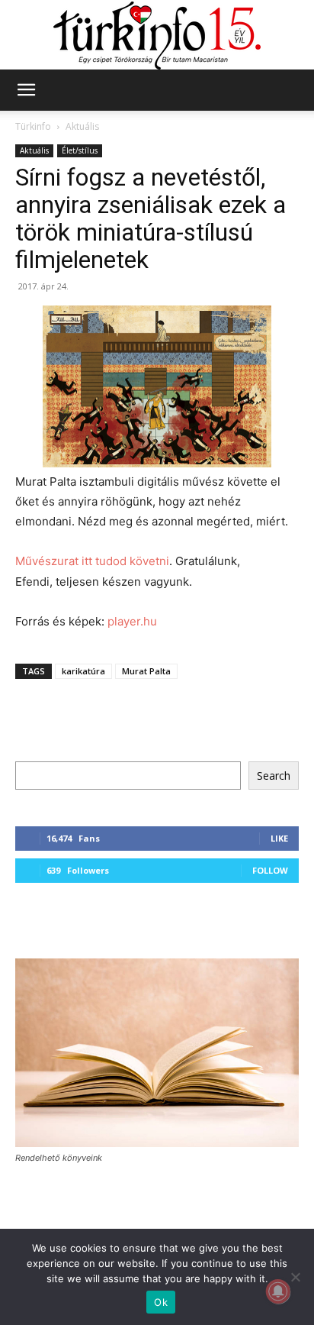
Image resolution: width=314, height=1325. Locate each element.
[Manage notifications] (278, 1291)
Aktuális (82, 126)
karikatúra (83, 671)
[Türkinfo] (157, 35)
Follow (270, 870)
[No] (295, 1277)
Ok (161, 1302)
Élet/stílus (80, 150)
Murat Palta (146, 671)
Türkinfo (33, 126)
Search (273, 775)
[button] (26, 90)
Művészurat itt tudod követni (92, 561)
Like (279, 838)
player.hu (132, 621)
